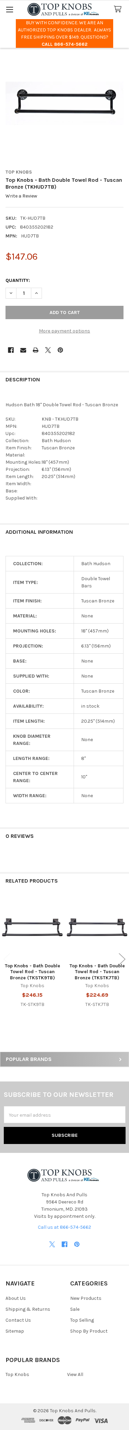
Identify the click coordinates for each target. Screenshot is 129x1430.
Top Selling (82, 1320)
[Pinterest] (60, 350)
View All (75, 1374)
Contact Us (18, 1320)
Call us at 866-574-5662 (64, 1227)
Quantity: (18, 280)
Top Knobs (17, 1374)
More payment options (64, 331)
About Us (16, 1298)
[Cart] (119, 9)
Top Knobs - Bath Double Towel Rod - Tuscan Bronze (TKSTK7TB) (97, 972)
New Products (85, 1298)
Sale (74, 1309)
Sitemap (15, 1331)
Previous (7, 959)
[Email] (23, 350)
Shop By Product (89, 1331)
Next (122, 959)
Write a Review (21, 196)
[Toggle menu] (9, 9)
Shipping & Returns (28, 1309)
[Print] (35, 350)
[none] (64, 103)
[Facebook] (11, 350)
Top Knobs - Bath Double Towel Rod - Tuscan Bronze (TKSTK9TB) (32, 972)
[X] (48, 350)
